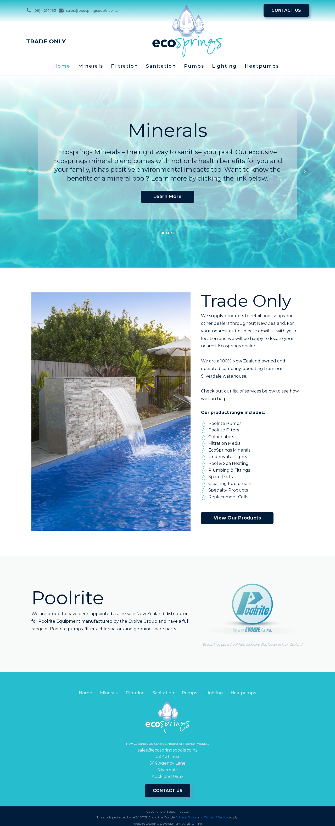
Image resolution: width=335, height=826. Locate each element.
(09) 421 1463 (45, 10)
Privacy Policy (186, 817)
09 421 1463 (167, 756)
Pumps (194, 66)
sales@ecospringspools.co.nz (92, 10)
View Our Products (237, 518)
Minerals (90, 66)
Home (61, 66)
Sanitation (161, 66)
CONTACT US (286, 10)
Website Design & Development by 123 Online (167, 823)
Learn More (167, 196)
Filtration (124, 66)
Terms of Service (216, 817)
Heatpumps (262, 66)
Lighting (224, 66)
